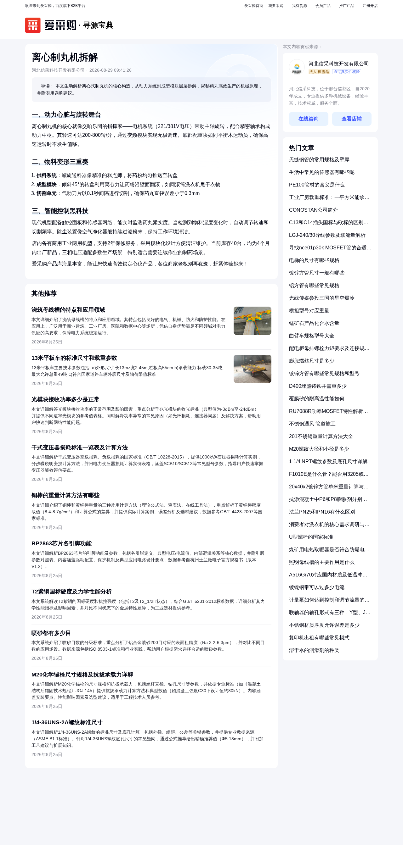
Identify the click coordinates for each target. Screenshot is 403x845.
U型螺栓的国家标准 (311, 537)
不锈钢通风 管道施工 (312, 423)
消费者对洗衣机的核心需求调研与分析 (329, 527)
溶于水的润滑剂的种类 (314, 650)
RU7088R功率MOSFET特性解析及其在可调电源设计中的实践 (328, 414)
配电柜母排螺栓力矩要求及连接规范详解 (329, 351)
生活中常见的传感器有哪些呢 (322, 172)
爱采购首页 (253, 5)
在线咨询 (308, 118)
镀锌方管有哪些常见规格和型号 (324, 373)
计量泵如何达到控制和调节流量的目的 (329, 602)
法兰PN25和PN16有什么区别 (322, 511)
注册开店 (370, 5)
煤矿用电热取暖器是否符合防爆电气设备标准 (329, 552)
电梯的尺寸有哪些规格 (314, 260)
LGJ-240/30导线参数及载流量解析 (327, 235)
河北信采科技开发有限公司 (339, 63)
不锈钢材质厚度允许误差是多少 (324, 625)
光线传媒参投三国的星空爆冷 (322, 298)
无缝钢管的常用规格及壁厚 (319, 159)
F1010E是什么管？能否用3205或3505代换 (326, 476)
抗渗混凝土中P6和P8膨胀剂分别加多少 (328, 502)
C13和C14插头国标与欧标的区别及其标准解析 (328, 225)
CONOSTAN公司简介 (313, 210)
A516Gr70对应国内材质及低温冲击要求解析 (328, 577)
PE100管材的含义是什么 (317, 184)
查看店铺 (352, 118)
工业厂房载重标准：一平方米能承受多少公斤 (329, 200)
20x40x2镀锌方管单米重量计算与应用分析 (329, 489)
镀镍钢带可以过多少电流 (316, 587)
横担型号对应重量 (309, 310)
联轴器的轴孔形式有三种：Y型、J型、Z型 (327, 615)
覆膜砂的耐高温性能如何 (316, 398)
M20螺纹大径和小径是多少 (319, 449)
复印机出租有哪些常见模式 (319, 637)
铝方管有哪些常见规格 (314, 285)
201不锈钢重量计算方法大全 (321, 436)
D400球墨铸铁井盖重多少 (318, 386)
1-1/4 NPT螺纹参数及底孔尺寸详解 (328, 461)
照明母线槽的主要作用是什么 (322, 562)
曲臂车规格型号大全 (311, 335)
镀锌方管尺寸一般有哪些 (316, 272)
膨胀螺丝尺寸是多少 (311, 361)
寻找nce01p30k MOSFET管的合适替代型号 (330, 250)
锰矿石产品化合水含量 (314, 323)
